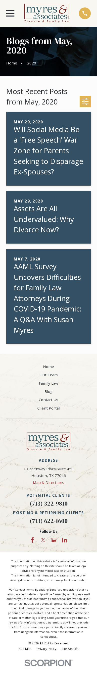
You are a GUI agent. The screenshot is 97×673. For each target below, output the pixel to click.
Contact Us (48, 399)
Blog (48, 391)
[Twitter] (43, 540)
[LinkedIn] (64, 540)
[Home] (46, 13)
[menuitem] (25, 649)
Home (48, 366)
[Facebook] (32, 540)
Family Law (48, 383)
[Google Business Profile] (53, 540)
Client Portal (48, 408)
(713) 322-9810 (49, 504)
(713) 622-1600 (49, 521)
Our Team (49, 374)
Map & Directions (48, 482)
